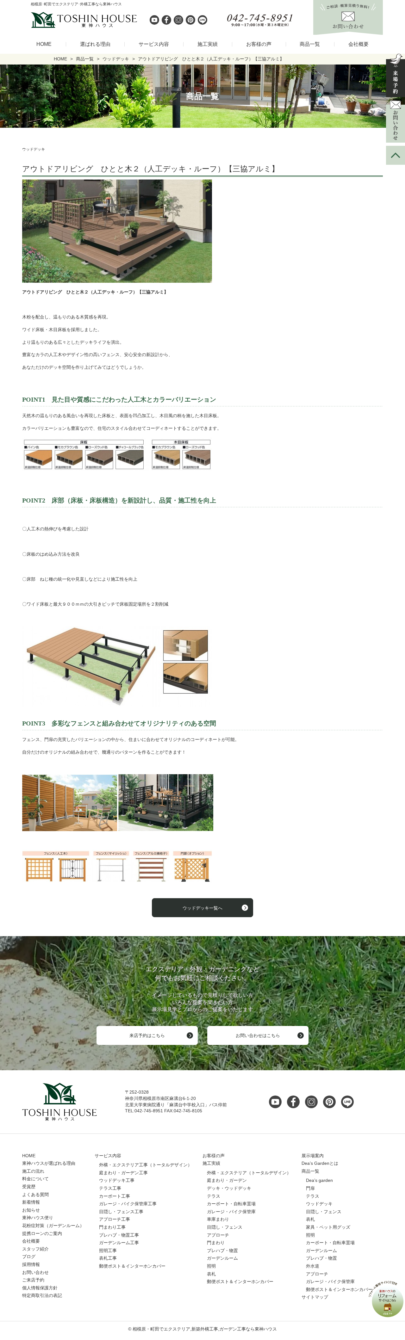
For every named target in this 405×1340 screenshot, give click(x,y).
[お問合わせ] (395, 121)
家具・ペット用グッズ (328, 1227)
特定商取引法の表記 (42, 1295)
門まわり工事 (112, 1227)
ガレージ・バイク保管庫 (231, 1211)
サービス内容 (154, 44)
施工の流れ (33, 1171)
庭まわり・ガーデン (227, 1180)
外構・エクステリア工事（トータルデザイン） (145, 1164)
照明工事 (108, 1250)
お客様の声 (258, 44)
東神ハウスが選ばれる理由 (48, 1163)
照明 (211, 1266)
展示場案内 (313, 1155)
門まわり (216, 1242)
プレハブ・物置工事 (119, 1235)
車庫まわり (218, 1219)
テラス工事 (110, 1188)
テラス (213, 1196)
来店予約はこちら (147, 1035)
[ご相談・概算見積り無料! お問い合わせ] (348, 31)
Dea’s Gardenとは (320, 1163)
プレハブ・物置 (222, 1250)
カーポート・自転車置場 (231, 1203)
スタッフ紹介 (35, 1248)
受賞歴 (28, 1186)
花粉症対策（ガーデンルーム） (53, 1225)
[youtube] (154, 20)
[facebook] (166, 20)
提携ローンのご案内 (42, 1233)
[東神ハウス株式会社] (50, 20)
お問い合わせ (35, 1272)
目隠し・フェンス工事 (121, 1211)
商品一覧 (310, 44)
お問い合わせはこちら (258, 1035)
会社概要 (358, 44)
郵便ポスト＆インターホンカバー (132, 1266)
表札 (211, 1273)
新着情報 (31, 1202)
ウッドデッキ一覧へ (202, 908)
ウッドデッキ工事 (116, 1180)
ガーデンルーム (222, 1258)
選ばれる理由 (95, 44)
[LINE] (202, 20)
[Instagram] (178, 20)
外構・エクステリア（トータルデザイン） (249, 1172)
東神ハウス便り (37, 1217)
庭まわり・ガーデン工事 (123, 1172)
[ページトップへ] (395, 155)
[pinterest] (190, 20)
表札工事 (108, 1258)
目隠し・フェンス (224, 1227)
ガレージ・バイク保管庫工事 (128, 1203)
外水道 (312, 1266)
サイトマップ (315, 1297)
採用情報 (31, 1264)
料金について (35, 1178)
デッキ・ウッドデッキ (229, 1188)
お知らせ (31, 1210)
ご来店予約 (33, 1279)
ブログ (28, 1256)
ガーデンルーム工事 (119, 1242)
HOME (44, 44)
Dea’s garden (319, 1180)
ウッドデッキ (319, 1203)
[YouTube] (277, 1102)
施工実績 (207, 44)
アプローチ (218, 1235)
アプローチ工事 (114, 1219)
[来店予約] (395, 75)
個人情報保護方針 (40, 1287)
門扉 (310, 1188)
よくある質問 (35, 1194)
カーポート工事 (114, 1196)
